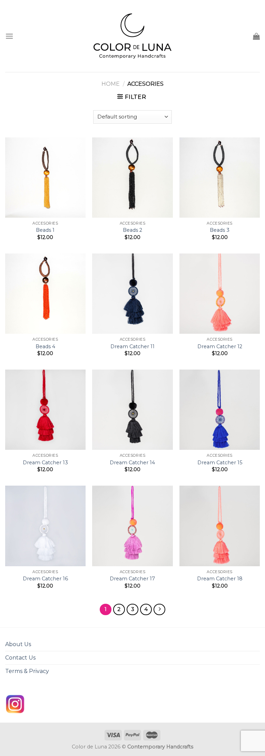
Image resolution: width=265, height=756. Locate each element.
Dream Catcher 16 (45, 579)
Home (110, 84)
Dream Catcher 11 (132, 346)
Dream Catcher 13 (45, 462)
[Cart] (256, 36)
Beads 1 (45, 230)
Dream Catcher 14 (132, 462)
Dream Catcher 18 (220, 579)
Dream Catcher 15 (219, 462)
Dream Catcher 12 (219, 346)
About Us (18, 644)
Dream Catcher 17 (132, 579)
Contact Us (20, 657)
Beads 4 (45, 346)
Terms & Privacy (27, 671)
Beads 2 (132, 230)
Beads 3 (219, 230)
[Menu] (9, 36)
